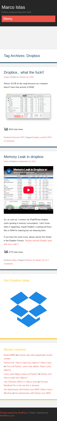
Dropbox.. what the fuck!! (24, 72)
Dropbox (35, 137)
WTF (22, 137)
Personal (15, 137)
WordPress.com (7, 415)
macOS (43, 137)
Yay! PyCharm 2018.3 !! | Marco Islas (20, 382)
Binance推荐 (9, 355)
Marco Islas (13, 7)
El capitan (37, 260)
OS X (44, 260)
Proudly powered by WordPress (14, 413)
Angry (14, 260)
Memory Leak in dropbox (23, 157)
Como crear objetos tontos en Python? (21, 374)
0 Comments (9, 141)
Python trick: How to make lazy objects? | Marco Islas (28, 363)
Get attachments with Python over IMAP (33, 393)
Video (6, 161)
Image (6, 77)
